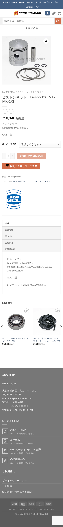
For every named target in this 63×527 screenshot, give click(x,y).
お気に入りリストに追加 (23, 166)
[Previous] (2, 332)
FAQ (37, 7)
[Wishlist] (54, 13)
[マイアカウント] (47, 13)
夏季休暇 (15, 439)
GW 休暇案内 (17, 459)
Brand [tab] (8, 236)
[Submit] (58, 21)
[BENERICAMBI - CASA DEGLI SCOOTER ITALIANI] (27, 13)
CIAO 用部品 (18, 430)
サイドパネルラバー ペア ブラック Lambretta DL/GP (47, 339)
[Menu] (4, 13)
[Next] (60, 332)
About (38, 2)
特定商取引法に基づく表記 (17, 491)
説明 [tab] (7, 223)
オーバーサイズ (9, 144)
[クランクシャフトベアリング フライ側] (16, 321)
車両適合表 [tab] (10, 249)
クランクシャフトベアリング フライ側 (15, 339)
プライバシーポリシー (14, 480)
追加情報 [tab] (9, 230)
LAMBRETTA (8, 92)
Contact (29, 7)
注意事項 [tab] (9, 242)
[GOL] (13, 199)
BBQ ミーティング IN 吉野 (25, 449)
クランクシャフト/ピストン (31, 92)
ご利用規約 (7, 486)
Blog (57, 2)
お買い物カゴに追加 (31, 155)
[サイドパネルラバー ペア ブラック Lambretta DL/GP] (47, 321)
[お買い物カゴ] (59, 13)
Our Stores (48, 2)
